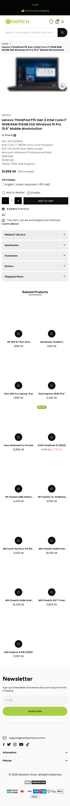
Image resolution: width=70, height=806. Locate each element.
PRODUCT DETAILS (15, 234)
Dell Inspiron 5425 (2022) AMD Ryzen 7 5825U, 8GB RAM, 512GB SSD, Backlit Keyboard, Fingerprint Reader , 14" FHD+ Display (18, 652)
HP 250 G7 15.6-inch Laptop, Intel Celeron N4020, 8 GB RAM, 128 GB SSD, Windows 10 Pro (18, 342)
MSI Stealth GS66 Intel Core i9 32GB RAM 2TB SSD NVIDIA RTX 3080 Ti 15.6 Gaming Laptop (52, 548)
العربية (35, 4)
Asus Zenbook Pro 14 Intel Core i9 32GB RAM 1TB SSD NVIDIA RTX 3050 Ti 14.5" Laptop (18, 445)
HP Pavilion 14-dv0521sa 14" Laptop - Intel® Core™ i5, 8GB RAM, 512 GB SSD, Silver (51, 497)
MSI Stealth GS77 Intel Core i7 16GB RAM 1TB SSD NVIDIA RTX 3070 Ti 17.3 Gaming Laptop (51, 600)
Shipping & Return (14, 276)
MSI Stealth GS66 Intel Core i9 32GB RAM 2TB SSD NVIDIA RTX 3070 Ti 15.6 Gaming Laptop (18, 600)
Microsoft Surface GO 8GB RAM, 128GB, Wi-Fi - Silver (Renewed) (18, 548)
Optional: (9, 180)
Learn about (10, 224)
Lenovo (6, 115)
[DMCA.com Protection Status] (35, 783)
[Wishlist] (52, 21)
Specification (12, 245)
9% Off (41, 407)
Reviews (9, 266)
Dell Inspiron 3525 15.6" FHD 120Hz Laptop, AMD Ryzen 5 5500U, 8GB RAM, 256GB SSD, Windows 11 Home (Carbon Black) (51, 393)
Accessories (11, 255)
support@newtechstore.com (27, 738)
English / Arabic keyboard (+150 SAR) (27, 184)
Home (5, 43)
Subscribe (35, 711)
